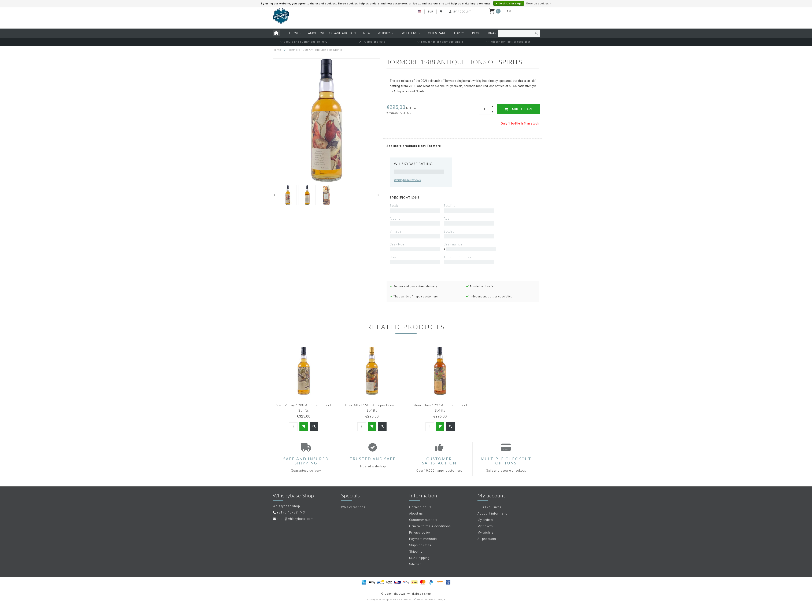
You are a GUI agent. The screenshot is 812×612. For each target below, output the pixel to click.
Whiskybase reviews (407, 180)
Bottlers (409, 33)
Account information (493, 513)
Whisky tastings (353, 507)
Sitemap (415, 564)
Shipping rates (420, 545)
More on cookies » (538, 3)
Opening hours (420, 507)
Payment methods (423, 539)
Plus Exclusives (489, 507)
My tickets (485, 526)
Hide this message (509, 3)
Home (277, 49)
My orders (485, 520)
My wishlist (486, 532)
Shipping (415, 551)
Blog (476, 33)
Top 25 (459, 33)
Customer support (423, 520)
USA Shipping (419, 558)
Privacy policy (420, 532)
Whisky (384, 33)
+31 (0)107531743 (291, 512)
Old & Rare (437, 33)
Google (442, 599)
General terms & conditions (430, 526)
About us (416, 513)
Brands (494, 33)
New (366, 33)
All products (486, 539)
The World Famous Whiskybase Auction (321, 33)
